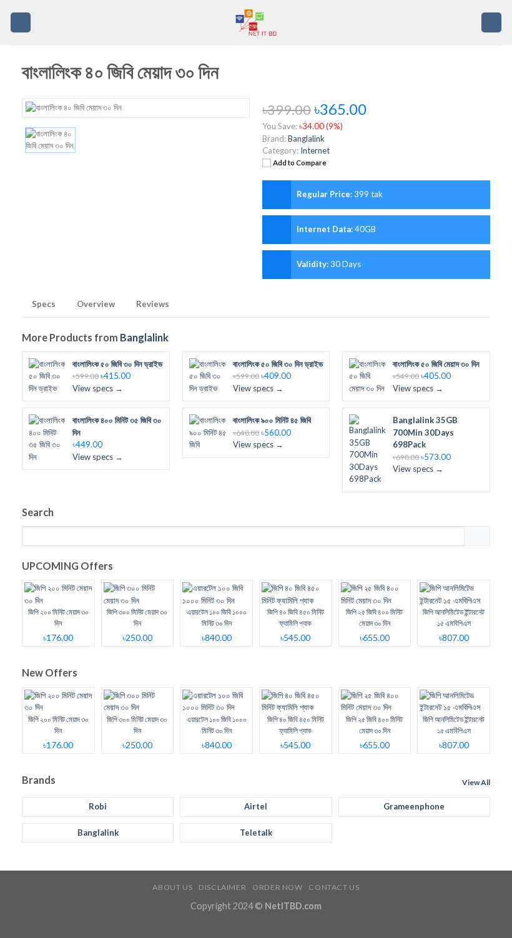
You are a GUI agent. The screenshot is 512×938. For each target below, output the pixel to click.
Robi (98, 806)
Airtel (255, 806)
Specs (44, 304)
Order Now (277, 887)
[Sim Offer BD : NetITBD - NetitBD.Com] (256, 22)
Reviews (152, 304)
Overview (96, 304)
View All (476, 782)
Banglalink (144, 337)
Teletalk (256, 833)
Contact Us (333, 887)
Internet (315, 150)
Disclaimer (222, 887)
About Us (172, 887)
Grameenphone (414, 806)
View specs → (97, 388)
